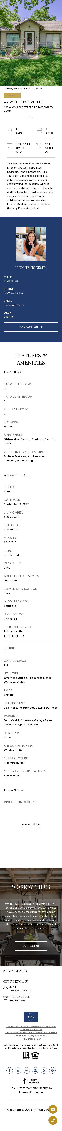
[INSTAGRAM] (18, 1070)
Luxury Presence (31, 1092)
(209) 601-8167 (14, 292)
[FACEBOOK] (9, 1070)
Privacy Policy (44, 1109)
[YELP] (44, 1070)
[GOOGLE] (52, 1070)
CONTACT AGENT (31, 327)
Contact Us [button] (31, 946)
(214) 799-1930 (16, 1000)
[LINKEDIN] (27, 1070)
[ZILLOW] (35, 1070)
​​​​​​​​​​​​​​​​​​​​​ (31, 1038)
